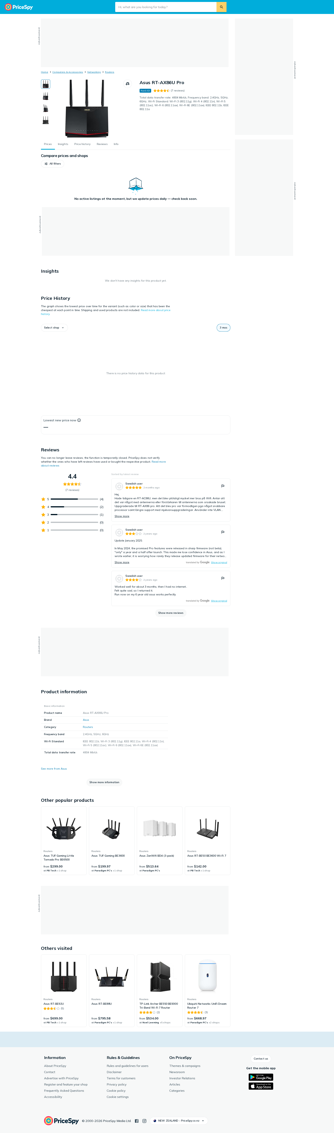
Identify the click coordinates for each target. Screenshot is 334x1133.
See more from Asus (54, 768)
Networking (94, 72)
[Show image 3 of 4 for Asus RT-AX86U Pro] (45, 108)
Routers (109, 72)
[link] (170, 500)
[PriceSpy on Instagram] (144, 1121)
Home (44, 72)
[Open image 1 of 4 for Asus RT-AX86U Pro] (86, 108)
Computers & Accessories (67, 72)
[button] (52, 164)
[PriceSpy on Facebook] (136, 1121)
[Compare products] (127, 83)
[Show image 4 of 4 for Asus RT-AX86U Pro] (45, 120)
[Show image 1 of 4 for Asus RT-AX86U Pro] (45, 84)
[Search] (221, 7)
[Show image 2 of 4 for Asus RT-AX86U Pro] (45, 96)
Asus (86, 720)
